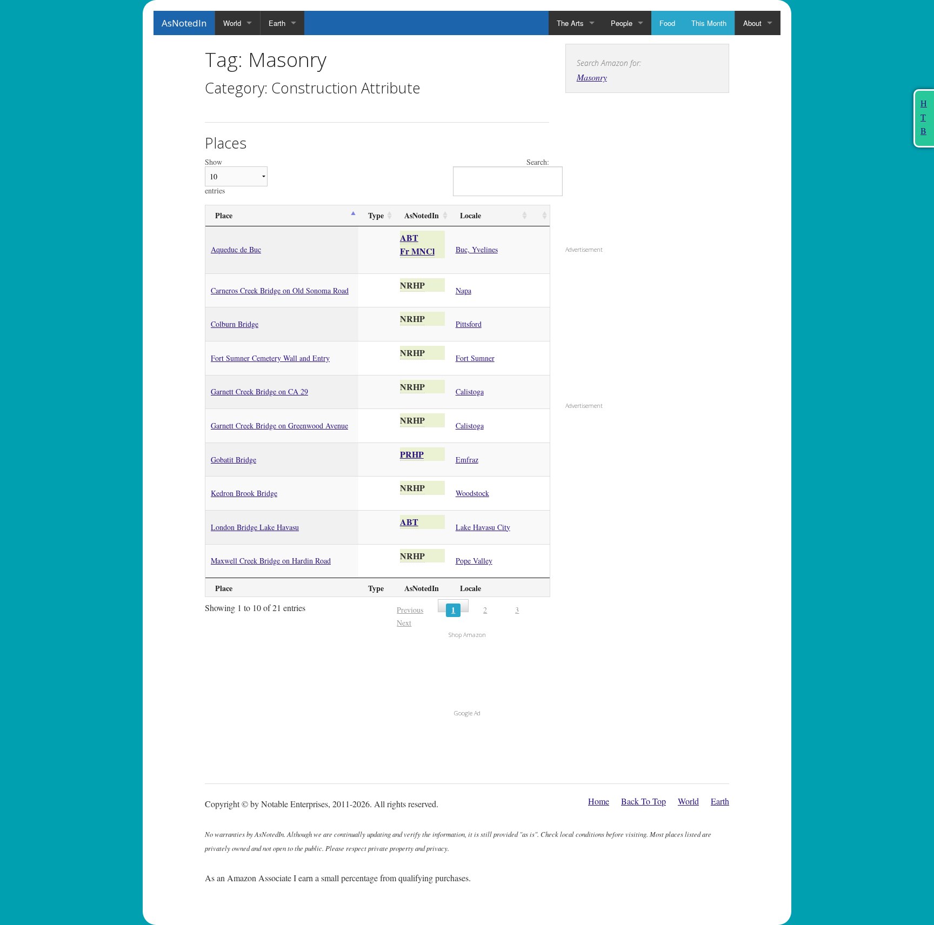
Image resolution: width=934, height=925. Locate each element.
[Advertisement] (632, 171)
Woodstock (472, 493)
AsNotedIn (184, 23)
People (621, 23)
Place (223, 215)
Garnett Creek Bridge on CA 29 (259, 391)
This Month (708, 23)
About (752, 23)
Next (404, 623)
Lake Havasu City (483, 527)
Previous (410, 610)
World (232, 23)
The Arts (570, 23)
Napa (463, 290)
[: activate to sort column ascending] (540, 215)
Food (667, 23)
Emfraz (467, 459)
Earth (277, 23)
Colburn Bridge (234, 324)
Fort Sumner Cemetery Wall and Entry (270, 358)
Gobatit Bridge (233, 459)
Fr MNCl (417, 251)
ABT (409, 237)
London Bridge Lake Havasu (255, 527)
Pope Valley (474, 560)
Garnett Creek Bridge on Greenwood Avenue (279, 425)
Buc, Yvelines (477, 249)
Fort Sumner (475, 358)
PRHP (412, 454)
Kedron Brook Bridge (244, 493)
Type (376, 215)
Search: (537, 162)
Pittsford (469, 324)
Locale (470, 215)
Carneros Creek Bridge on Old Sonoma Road (280, 290)
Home (598, 801)
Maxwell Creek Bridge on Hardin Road (271, 560)
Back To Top (643, 801)
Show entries (215, 176)
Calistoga (470, 391)
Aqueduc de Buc (236, 249)
